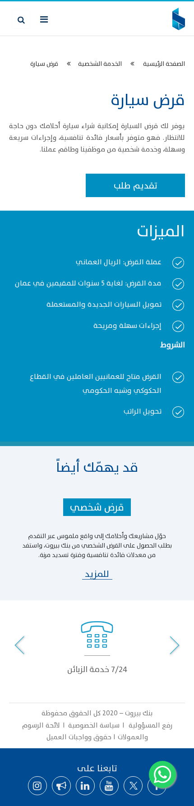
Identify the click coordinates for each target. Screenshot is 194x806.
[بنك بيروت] (178, 19)
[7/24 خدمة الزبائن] (97, 643)
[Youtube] (109, 785)
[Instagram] (37, 785)
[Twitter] (133, 785)
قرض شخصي (97, 507)
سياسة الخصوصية (94, 725)
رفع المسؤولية (149, 725)
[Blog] (61, 785)
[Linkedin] (85, 785)
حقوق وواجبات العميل (78, 737)
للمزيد (97, 574)
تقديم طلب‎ (135, 185)
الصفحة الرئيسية (164, 64)
